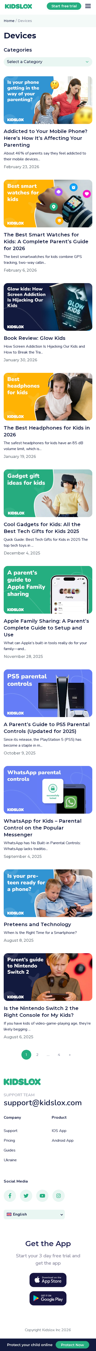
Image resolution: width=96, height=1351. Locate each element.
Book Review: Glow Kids (34, 338)
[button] (34, 1214)
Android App (63, 1140)
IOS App (59, 1130)
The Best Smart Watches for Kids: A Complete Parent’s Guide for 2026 (46, 241)
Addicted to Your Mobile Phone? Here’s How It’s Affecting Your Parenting (45, 138)
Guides (10, 1150)
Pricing (9, 1140)
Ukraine (10, 1160)
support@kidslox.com (43, 1102)
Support (10, 1130)
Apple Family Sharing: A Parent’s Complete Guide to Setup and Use (46, 628)
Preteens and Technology (37, 924)
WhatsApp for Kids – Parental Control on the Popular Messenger (42, 828)
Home (9, 21)
